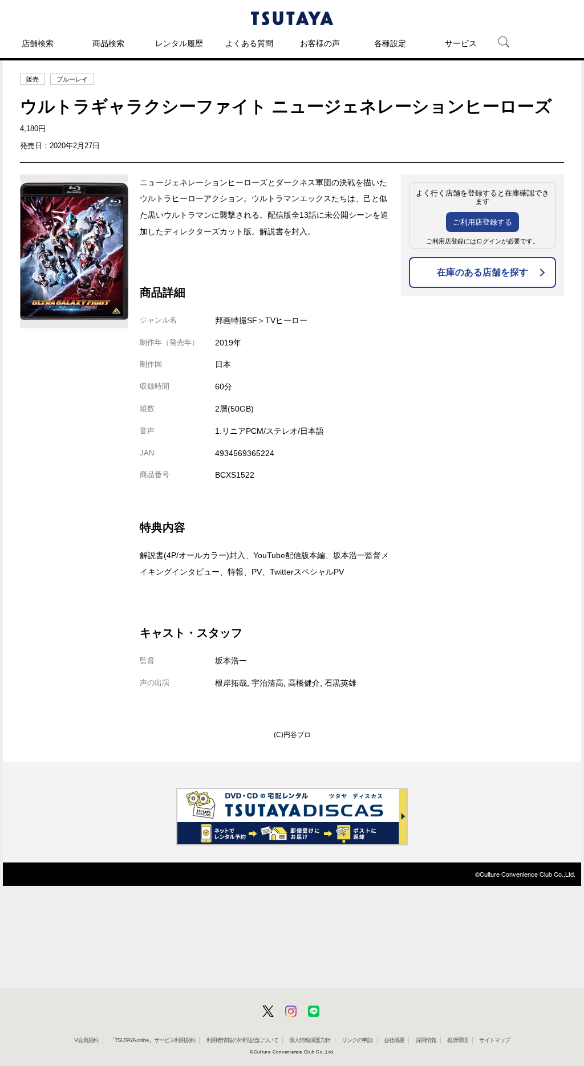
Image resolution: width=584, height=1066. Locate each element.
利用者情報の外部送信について (242, 1040)
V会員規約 (86, 1040)
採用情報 (426, 1040)
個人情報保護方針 (309, 1040)
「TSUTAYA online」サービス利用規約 (152, 1040)
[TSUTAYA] (292, 18)
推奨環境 (457, 1040)
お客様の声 (320, 43)
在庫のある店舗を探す (482, 272)
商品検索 (108, 43)
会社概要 (394, 1040)
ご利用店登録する (482, 222)
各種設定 (390, 43)
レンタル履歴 (179, 43)
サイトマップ (494, 1040)
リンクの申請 (357, 1040)
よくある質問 (249, 43)
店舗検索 (38, 43)
